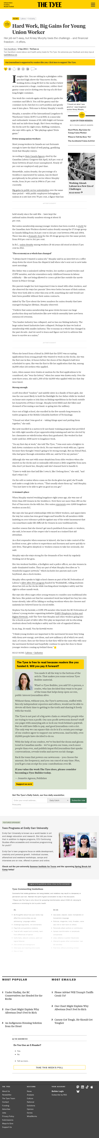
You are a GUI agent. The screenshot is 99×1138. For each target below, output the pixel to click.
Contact (5, 1102)
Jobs (4, 1112)
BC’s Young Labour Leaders (81, 125)
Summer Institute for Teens (43, 866)
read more (75, 192)
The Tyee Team (8, 1098)
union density (26, 244)
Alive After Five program (33, 582)
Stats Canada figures (35, 156)
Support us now (24, 783)
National (30, 1102)
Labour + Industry (28, 18)
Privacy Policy (8, 1116)
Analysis (30, 1094)
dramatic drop (35, 235)
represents (61, 504)
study (81, 225)
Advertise (6, 1109)
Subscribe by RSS (59, 1094)
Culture (30, 1098)
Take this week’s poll (49, 1067)
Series (29, 1112)
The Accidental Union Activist (81, 140)
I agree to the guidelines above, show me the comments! (49, 884)
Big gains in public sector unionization (30, 190)
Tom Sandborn (10, 49)
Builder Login (58, 1091)
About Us (6, 1091)
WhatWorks (32, 1116)
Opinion (30, 1109)
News (15, 18)
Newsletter (6, 1094)
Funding (5, 1105)
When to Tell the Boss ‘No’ (79, 136)
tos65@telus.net (10, 55)
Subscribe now (78, 800)
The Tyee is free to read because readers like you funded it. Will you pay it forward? (48, 664)
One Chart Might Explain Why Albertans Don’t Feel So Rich (22, 1011)
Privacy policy (16, 804)
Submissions (7, 1120)
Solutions (31, 1105)
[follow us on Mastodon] (18, 69)
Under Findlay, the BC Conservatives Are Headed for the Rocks (23, 995)
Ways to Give (7, 1123)
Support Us (7, 1127)
